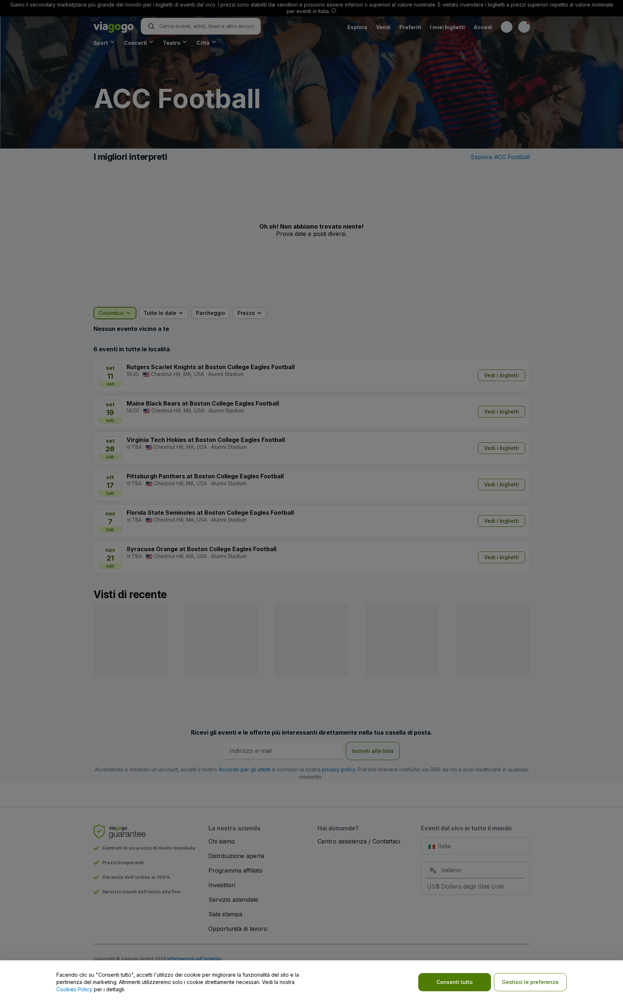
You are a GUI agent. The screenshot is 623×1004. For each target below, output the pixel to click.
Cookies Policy (74, 989)
